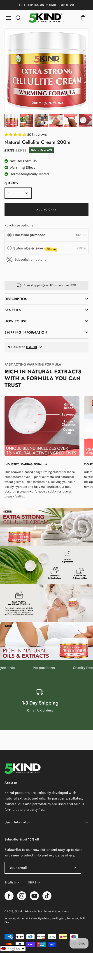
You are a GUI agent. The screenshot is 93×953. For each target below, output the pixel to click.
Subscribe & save (34, 248)
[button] (13, 948)
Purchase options (19, 225)
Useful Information (17, 822)
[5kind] (46, 18)
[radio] (9, 235)
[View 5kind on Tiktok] (46, 895)
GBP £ (32, 882)
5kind (18, 911)
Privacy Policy (33, 911)
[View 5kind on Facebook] (9, 895)
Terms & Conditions (56, 911)
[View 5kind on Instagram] (21, 895)
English (10, 882)
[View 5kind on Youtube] (34, 895)
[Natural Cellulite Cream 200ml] (11, 120)
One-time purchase (29, 235)
